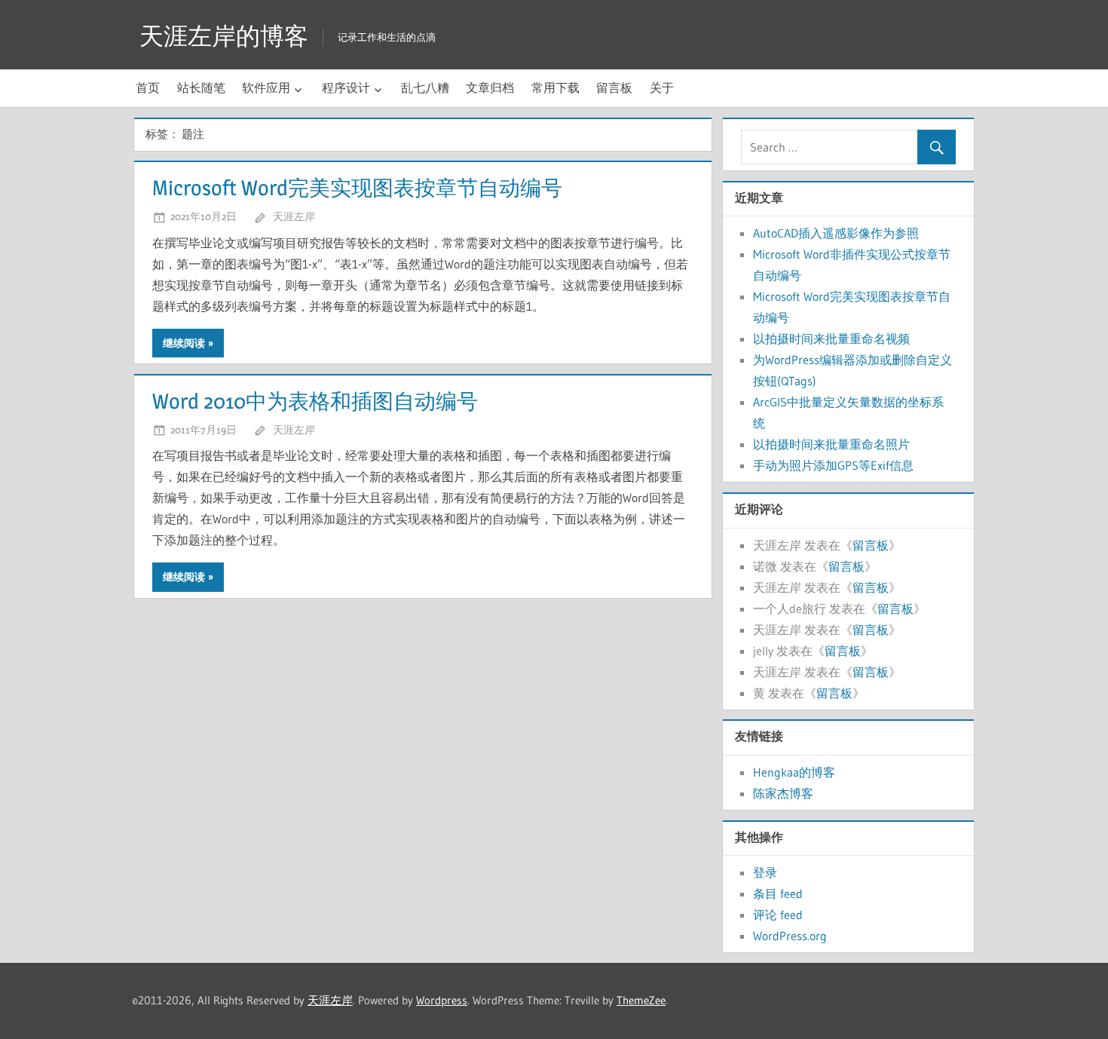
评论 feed (778, 914)
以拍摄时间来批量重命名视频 (831, 338)
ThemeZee (641, 1000)
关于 (662, 88)
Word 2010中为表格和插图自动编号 (315, 401)
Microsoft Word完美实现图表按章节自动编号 (357, 188)
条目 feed (778, 893)
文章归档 (490, 88)
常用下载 (555, 88)
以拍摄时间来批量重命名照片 (831, 444)
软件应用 (266, 88)
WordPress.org (790, 935)
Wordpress (441, 1000)
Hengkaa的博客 (794, 772)
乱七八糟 (425, 88)
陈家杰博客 (783, 793)
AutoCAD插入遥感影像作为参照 (836, 233)
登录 (765, 872)
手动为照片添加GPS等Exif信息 (833, 465)
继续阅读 (184, 343)
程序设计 (346, 88)
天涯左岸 (294, 216)
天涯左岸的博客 (223, 36)
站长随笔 (201, 88)
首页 (148, 88)
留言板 (614, 88)
